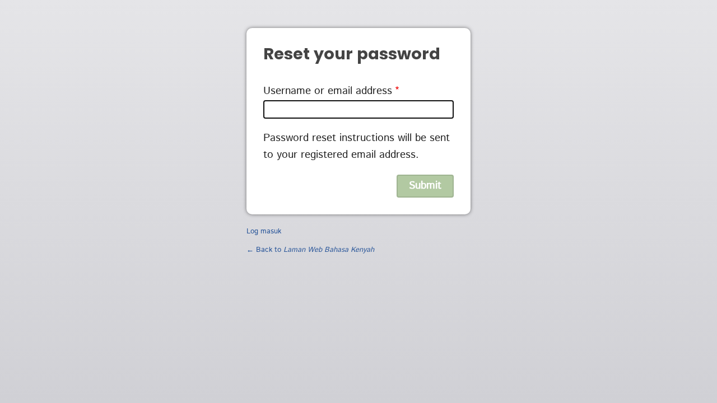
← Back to (310, 250)
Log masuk (263, 231)
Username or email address (327, 91)
